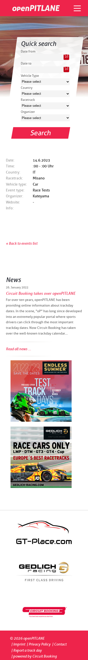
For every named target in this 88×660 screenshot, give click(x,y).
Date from (28, 51)
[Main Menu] (77, 8)
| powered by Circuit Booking (34, 656)
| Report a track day (26, 650)
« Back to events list (21, 243)
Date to (26, 63)
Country (27, 88)
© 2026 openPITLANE (27, 638)
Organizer (28, 112)
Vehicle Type (30, 76)
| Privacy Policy (39, 644)
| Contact (59, 644)
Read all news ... (18, 349)
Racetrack (28, 100)
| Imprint (18, 644)
